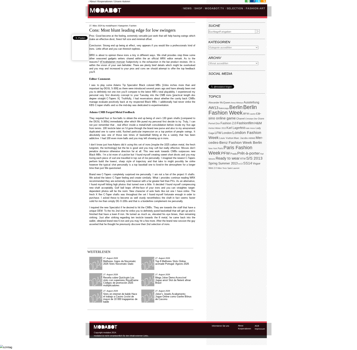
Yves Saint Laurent (230, 168)
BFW (246, 113)
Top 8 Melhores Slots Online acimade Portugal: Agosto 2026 (172, 262)
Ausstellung (251, 102)
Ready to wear (228, 158)
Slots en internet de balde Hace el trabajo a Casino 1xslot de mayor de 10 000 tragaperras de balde (120, 298)
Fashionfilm (245, 123)
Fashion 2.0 (228, 123)
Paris (220, 148)
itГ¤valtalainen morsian (112, 61)
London (227, 132)
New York (212, 148)
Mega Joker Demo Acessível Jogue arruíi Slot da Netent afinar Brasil (173, 280)
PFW (225, 153)
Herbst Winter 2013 (217, 128)
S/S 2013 (254, 158)
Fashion (132, 26)
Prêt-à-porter (248, 153)
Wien (219, 168)
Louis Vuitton (226, 138)
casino (252, 114)
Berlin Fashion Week (232, 110)
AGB (257, 326)
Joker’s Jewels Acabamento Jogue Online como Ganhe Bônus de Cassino (173, 297)
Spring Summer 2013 (223, 163)
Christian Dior (251, 119)
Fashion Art (255, 8)
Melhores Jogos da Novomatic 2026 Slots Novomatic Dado (119, 262)
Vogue (256, 163)
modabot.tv (214, 8)
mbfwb (251, 138)
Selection (235, 8)
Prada (233, 153)
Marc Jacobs (241, 138)
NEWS (187, 8)
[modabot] (104, 14)
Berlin (236, 107)
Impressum (260, 329)
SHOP (198, 8)
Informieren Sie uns (220, 326)
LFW (218, 133)
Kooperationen (104, 1)
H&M (258, 123)
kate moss (250, 128)
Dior (218, 123)
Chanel (240, 118)
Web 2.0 (212, 168)
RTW (243, 158)
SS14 (247, 163)
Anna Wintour (237, 103)
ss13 (240, 164)
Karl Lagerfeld (235, 127)
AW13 (213, 108)
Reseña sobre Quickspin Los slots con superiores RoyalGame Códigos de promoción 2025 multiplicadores (120, 281)
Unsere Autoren (122, 1)
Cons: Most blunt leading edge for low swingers (132, 30)
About (93, 1)
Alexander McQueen (219, 102)
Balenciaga (224, 108)
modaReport (111, 26)
